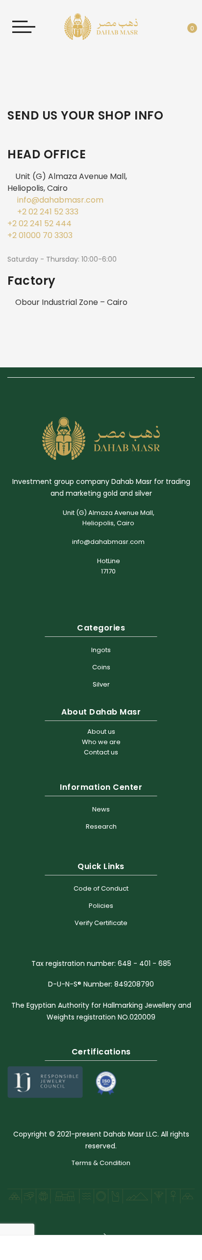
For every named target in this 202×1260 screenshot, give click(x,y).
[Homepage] (77, 1247)
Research (101, 826)
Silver (101, 684)
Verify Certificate (101, 923)
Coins (101, 667)
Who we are (101, 742)
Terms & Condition (101, 1163)
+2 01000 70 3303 (40, 235)
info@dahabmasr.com (60, 200)
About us (101, 731)
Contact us (101, 752)
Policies (101, 905)
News (101, 809)
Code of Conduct (101, 888)
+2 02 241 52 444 (39, 223)
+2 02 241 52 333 (47, 211)
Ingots (101, 650)
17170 (108, 571)
